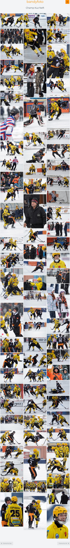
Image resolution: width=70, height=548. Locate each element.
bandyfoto (35, 1)
